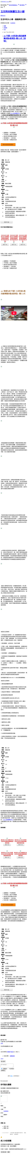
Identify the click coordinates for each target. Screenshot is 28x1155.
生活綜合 (12, 23)
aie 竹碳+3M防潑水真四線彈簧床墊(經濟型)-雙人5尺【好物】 (15, 38)
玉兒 (2, 1043)
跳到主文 (3, 15)
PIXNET (7, 1132)
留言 (12, 1051)
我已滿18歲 (3, 1152)
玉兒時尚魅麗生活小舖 (12, 11)
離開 (9, 1152)
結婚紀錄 (12, 1056)
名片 (5, 29)
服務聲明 (16, 1134)
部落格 (5, 27)
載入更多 (3, 1061)
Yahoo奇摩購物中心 (15, 113)
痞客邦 (9, 1051)
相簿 (5, 26)
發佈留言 (3, 1070)
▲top (2, 1058)
